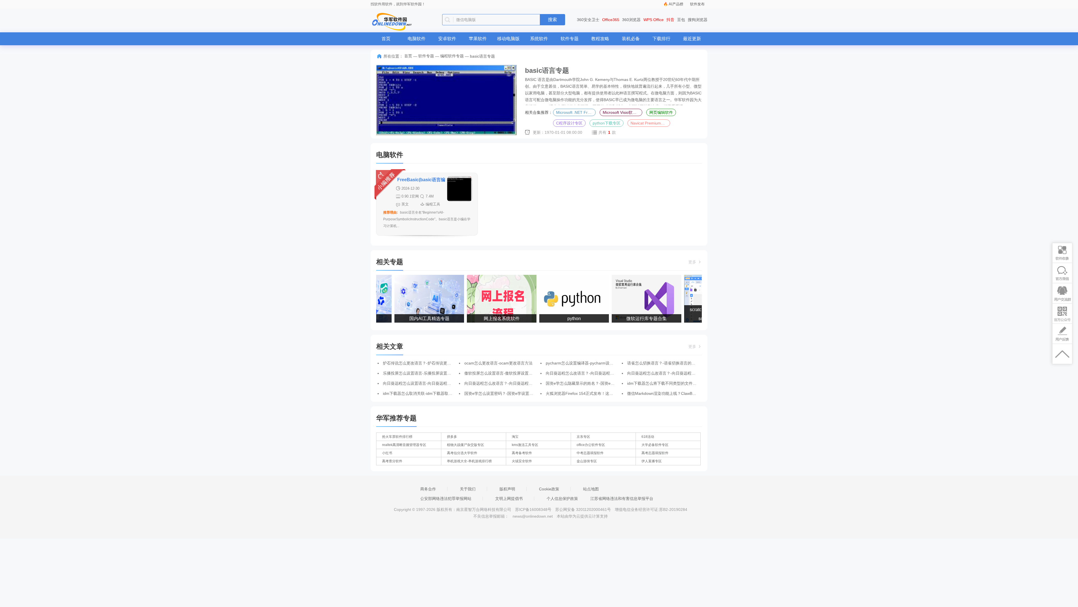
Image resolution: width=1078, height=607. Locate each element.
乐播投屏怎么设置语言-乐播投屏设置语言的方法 (425, 373)
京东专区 (583, 437)
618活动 (647, 437)
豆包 (681, 20)
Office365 (610, 20)
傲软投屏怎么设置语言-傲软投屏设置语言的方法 (506, 373)
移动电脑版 (508, 38)
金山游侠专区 (587, 461)
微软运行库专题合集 (640, 318)
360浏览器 (631, 20)
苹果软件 (478, 38)
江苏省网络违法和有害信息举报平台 (621, 498)
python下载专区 (606, 123)
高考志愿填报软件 (654, 453)
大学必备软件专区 (654, 445)
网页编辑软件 (661, 112)
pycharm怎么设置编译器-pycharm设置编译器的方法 (591, 363)
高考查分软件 (392, 461)
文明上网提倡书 (509, 498)
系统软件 (539, 38)
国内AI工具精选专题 (423, 318)
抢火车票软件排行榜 (397, 437)
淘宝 (515, 437)
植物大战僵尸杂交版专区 (465, 445)
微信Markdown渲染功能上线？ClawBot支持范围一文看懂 (677, 393)
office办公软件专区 (591, 445)
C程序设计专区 (569, 123)
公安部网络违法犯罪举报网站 (445, 498)
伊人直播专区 (651, 461)
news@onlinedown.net (533, 516)
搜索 (552, 19)
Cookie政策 (549, 489)
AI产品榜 (676, 4)
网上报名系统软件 (495, 318)
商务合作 (428, 489)
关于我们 (468, 489)
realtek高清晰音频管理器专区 (404, 445)
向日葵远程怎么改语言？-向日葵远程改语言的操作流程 (675, 373)
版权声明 (507, 489)
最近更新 (692, 38)
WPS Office (653, 20)
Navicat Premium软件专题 (650, 123)
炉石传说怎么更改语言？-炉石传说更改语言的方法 (427, 363)
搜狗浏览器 (697, 20)
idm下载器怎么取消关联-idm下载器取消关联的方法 (427, 393)
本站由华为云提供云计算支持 (582, 516)
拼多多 (452, 437)
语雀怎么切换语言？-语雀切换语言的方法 (663, 363)
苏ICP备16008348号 (533, 509)
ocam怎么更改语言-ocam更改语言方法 (498, 363)
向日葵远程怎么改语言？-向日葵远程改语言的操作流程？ (595, 373)
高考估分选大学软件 (462, 453)
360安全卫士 (588, 20)
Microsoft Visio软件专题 (622, 112)
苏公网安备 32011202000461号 (583, 509)
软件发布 (697, 4)
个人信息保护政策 (562, 498)
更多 (692, 262)
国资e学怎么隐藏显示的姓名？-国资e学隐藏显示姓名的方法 (598, 383)
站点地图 (591, 489)
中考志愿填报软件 (590, 453)
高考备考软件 (522, 453)
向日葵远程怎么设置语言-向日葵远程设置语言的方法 (429, 383)
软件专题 (570, 38)
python (567, 318)
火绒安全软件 (522, 461)
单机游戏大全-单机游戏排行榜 (469, 461)
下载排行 (661, 38)
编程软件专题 (452, 56)
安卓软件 (447, 38)
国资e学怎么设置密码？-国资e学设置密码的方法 (506, 393)
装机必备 (631, 38)
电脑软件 (417, 38)
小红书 (387, 453)
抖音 (670, 20)
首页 (386, 38)
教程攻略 (600, 38)
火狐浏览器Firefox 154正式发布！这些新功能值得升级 (593, 393)
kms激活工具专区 (525, 445)
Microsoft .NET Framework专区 (576, 112)
